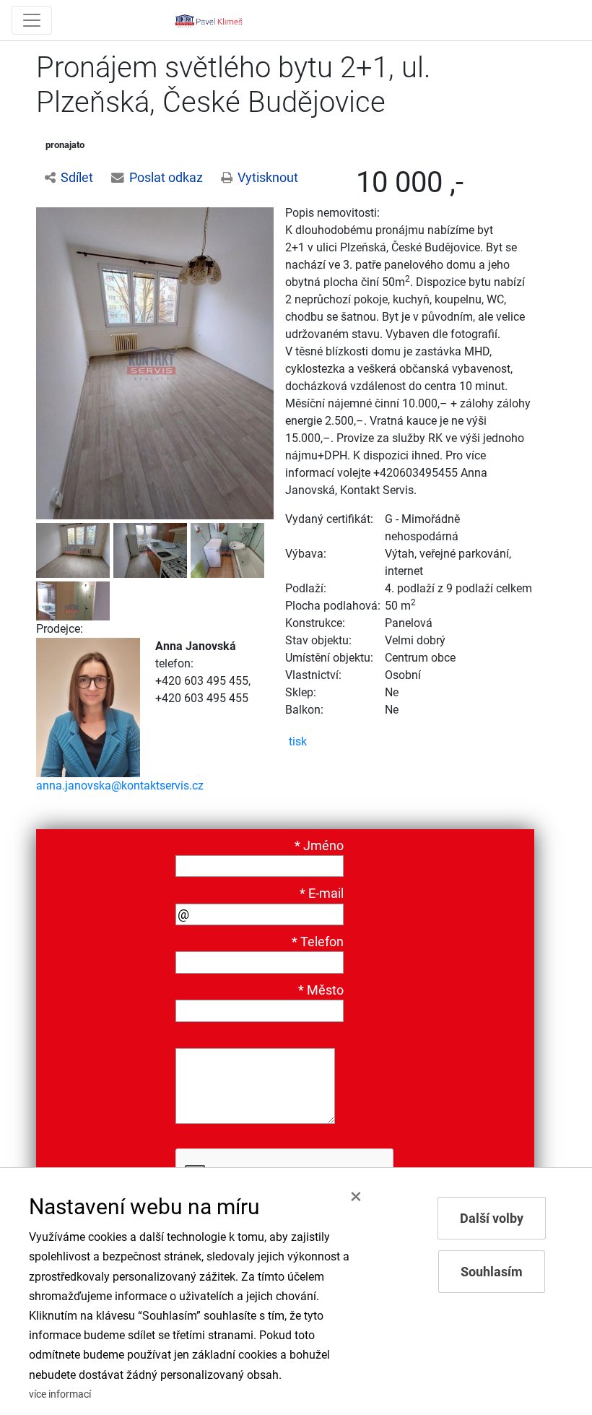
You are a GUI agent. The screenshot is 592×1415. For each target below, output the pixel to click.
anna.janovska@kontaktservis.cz (120, 785)
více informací (60, 1394)
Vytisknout (268, 177)
